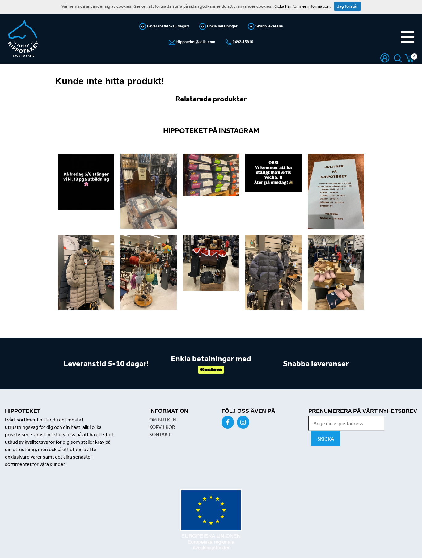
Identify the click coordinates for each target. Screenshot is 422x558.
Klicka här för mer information (301, 6)
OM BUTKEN (162, 419)
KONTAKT (160, 434)
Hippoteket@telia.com (195, 42)
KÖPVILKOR (162, 427)
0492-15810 (242, 42)
